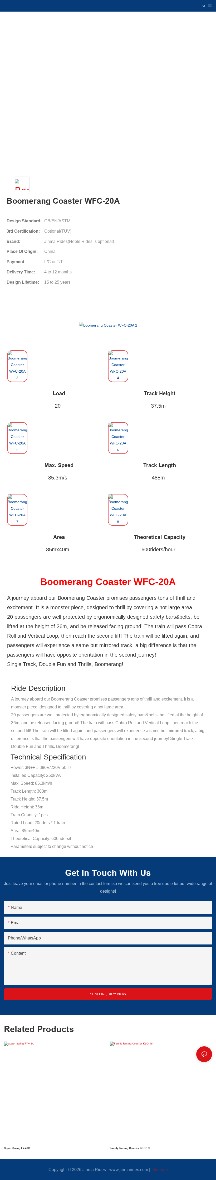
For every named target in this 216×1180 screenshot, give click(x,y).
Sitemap (159, 1169)
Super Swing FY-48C (17, 1147)
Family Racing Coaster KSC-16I (130, 1147)
